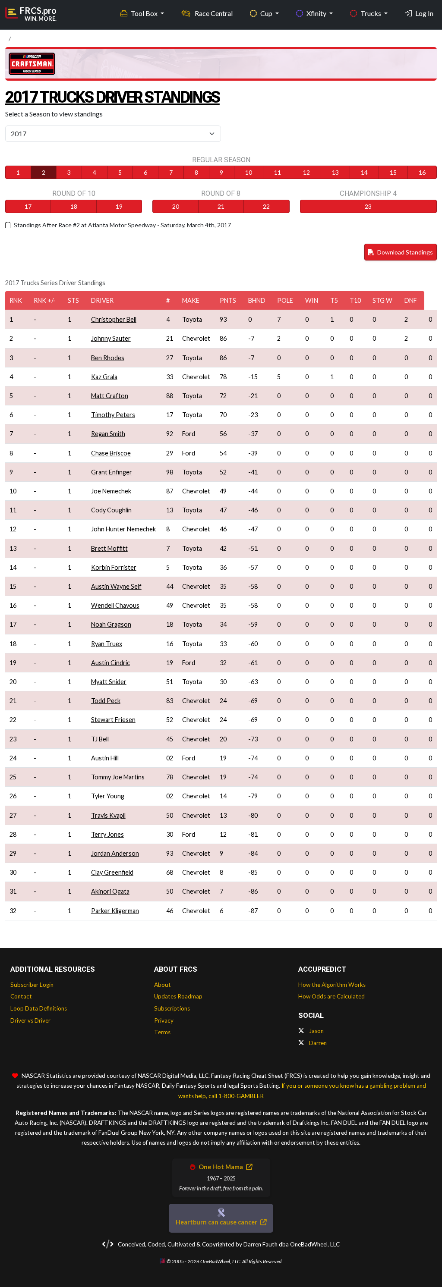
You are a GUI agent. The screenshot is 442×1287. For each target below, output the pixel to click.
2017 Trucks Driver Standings (112, 97)
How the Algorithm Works (332, 984)
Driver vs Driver (30, 1020)
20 (175, 206)
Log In (424, 13)
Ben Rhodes (107, 357)
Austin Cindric (110, 662)
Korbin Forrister (113, 567)
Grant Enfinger (111, 472)
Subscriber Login (32, 984)
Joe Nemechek (111, 491)
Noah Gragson (111, 624)
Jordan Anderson (115, 853)
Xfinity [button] (317, 13)
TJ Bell (100, 739)
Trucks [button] (371, 13)
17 (28, 206)
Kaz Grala (104, 376)
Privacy (164, 1020)
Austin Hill (105, 758)
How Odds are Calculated (331, 996)
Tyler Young (107, 796)
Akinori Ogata (110, 891)
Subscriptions (172, 1008)
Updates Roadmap (178, 996)
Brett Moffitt (109, 548)
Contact (21, 996)
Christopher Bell (113, 319)
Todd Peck (105, 700)
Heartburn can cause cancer (217, 1222)
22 (266, 206)
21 (221, 206)
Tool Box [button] (145, 13)
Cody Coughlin (111, 510)
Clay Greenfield (112, 872)
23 (368, 206)
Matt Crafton (109, 395)
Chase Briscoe (111, 453)
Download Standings (404, 252)
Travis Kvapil (108, 815)
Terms (162, 1032)
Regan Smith (108, 433)
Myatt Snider (108, 681)
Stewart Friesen (113, 719)
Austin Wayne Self (116, 586)
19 (119, 206)
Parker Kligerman (115, 910)
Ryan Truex (106, 643)
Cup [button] (267, 13)
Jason (316, 1030)
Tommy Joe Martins (118, 777)
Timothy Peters (113, 414)
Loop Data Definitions (38, 1008)
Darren (317, 1042)
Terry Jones (107, 834)
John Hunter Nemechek (123, 529)
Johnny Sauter (111, 338)
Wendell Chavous (115, 605)
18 (73, 206)
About (162, 984)
